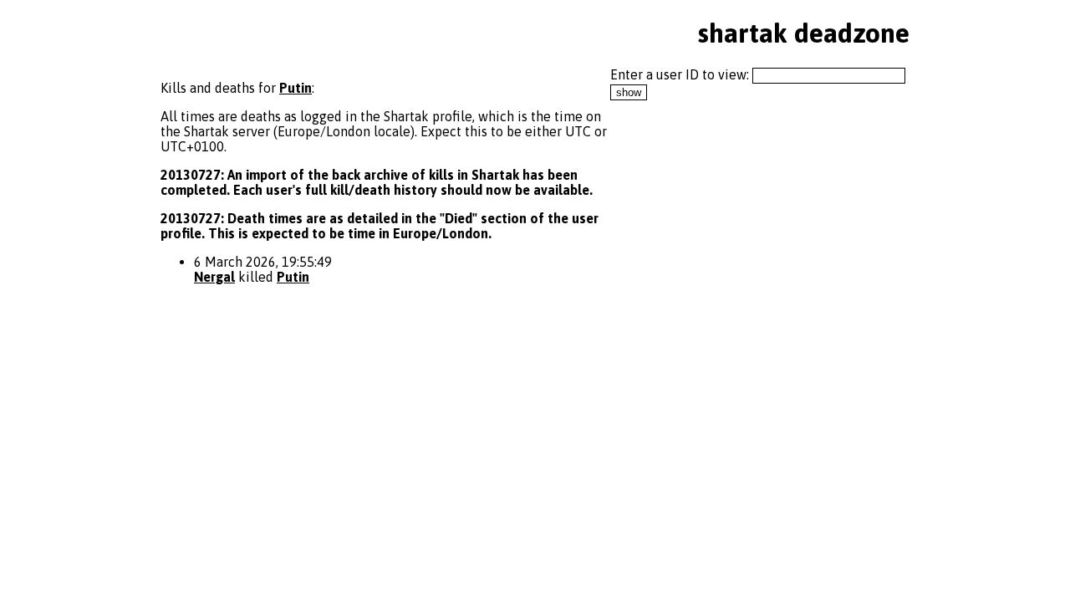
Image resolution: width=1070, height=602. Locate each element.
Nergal (214, 276)
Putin (295, 87)
